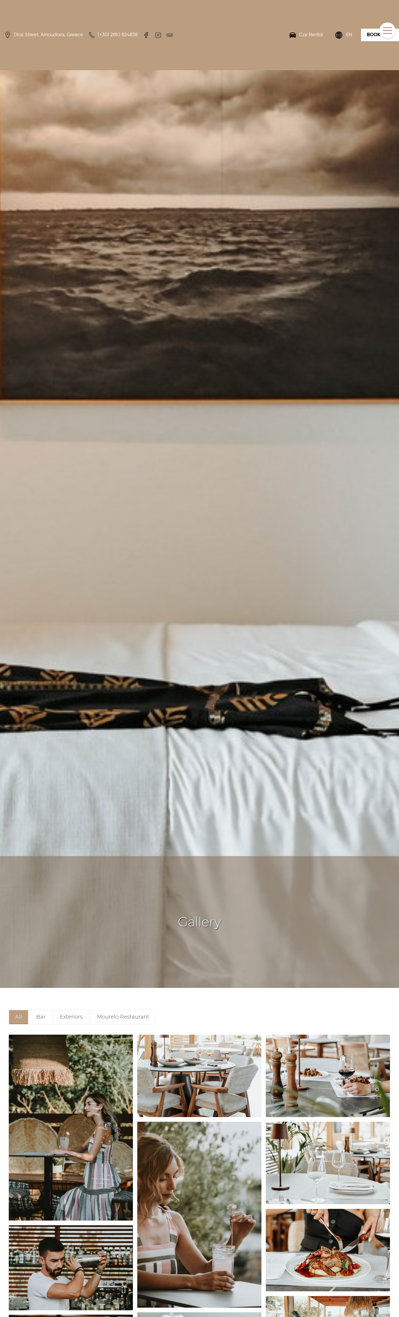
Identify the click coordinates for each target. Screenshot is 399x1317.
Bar (41, 1017)
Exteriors (71, 1017)
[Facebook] (146, 35)
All (18, 1017)
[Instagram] (158, 35)
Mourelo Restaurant (123, 1017)
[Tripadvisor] (169, 35)
